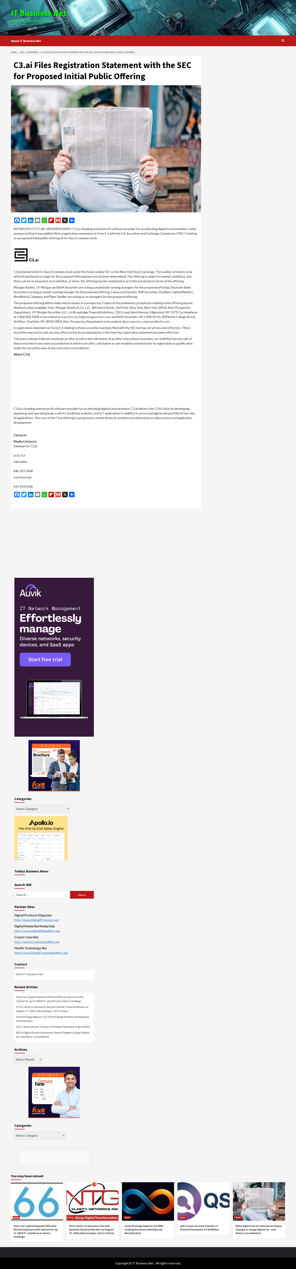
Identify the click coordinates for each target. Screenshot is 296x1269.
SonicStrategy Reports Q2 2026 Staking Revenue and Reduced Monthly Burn (52, 1018)
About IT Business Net (26, 41)
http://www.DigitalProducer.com (36, 920)
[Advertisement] (193, 17)
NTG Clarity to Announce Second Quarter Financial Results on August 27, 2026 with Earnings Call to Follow (52, 1008)
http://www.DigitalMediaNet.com (37, 931)
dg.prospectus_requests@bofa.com (145, 321)
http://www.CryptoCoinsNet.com (36, 942)
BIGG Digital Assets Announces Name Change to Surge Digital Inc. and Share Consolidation (52, 1034)
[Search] (283, 40)
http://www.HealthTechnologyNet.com (41, 953)
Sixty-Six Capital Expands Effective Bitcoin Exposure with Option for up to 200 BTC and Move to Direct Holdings (49, 999)
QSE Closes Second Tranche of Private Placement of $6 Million (53, 1026)
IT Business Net (38, 13)
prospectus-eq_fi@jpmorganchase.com (84, 317)
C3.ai (76, 229)
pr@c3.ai (19, 455)
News (16, 1217)
